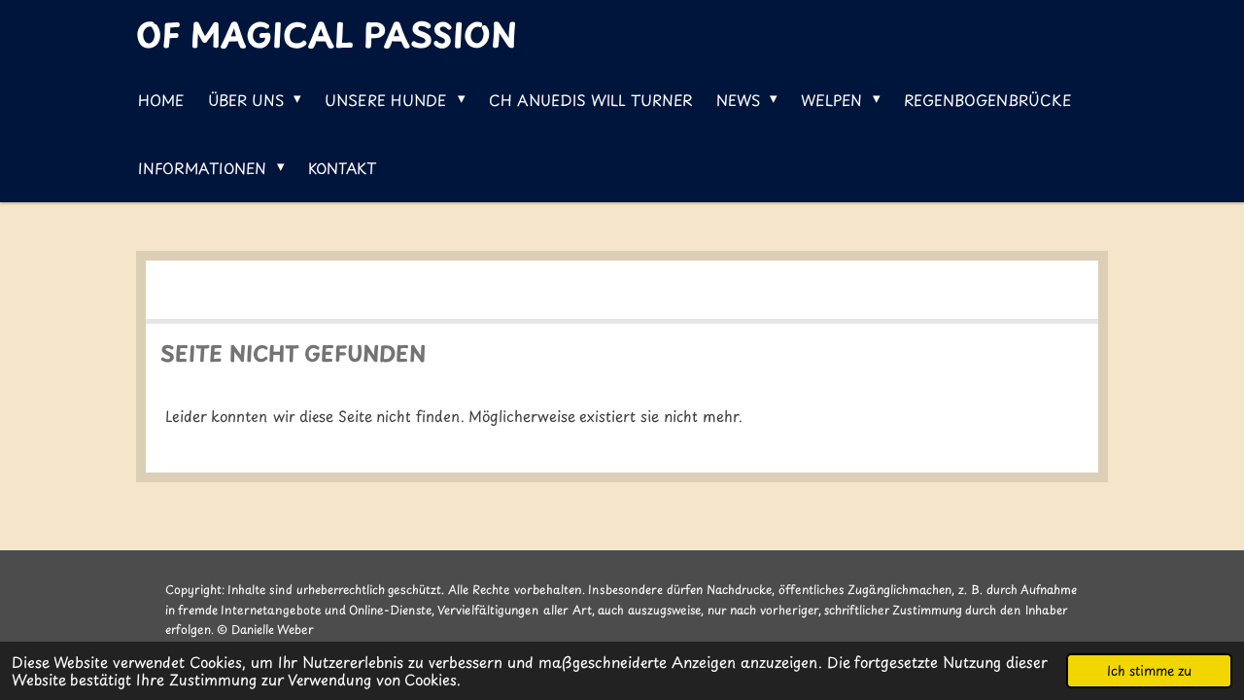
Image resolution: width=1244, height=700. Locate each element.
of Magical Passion (326, 34)
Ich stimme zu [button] (1149, 670)
